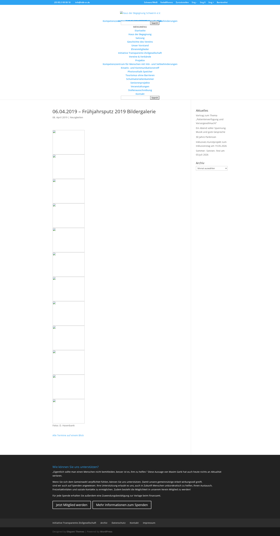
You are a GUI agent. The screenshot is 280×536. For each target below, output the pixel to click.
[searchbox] (135, 23)
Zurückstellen (182, 2)
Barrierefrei (222, 2)
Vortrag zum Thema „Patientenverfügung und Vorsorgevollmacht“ (209, 119)
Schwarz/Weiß (151, 2)
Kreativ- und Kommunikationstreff (140, 67)
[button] (140, 26)
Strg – (194, 2)
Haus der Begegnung (140, 34)
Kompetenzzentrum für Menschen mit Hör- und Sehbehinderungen (140, 64)
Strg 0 (202, 2)
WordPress (106, 531)
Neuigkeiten (76, 117)
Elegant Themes (75, 531)
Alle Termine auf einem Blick (68, 435)
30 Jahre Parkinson (206, 136)
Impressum (149, 522)
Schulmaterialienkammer (140, 79)
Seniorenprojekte (140, 82)
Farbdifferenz (166, 2)
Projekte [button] (140, 60)
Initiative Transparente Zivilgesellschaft (140, 52)
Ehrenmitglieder (140, 49)
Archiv (103, 522)
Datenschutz (119, 522)
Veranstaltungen (140, 86)
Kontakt (140, 93)
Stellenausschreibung (140, 90)
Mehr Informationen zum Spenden (122, 505)
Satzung (140, 38)
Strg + (211, 2)
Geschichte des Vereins (140, 41)
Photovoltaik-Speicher (140, 71)
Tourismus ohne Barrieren (140, 75)
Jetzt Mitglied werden (71, 505)
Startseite (140, 30)
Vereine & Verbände (140, 56)
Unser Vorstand (140, 45)
